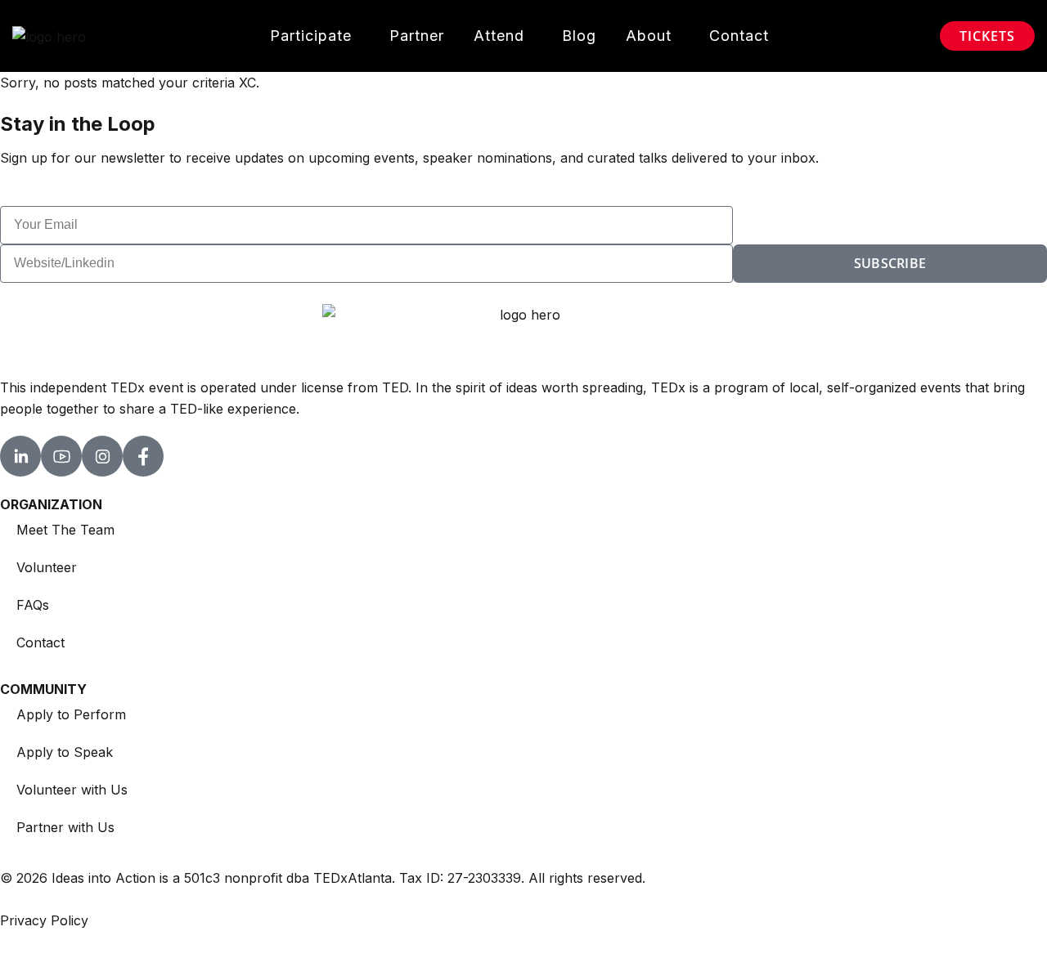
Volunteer (46, 567)
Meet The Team (65, 530)
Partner (416, 35)
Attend (499, 35)
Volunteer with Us (72, 789)
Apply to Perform (71, 714)
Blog (579, 35)
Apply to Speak (64, 752)
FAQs (32, 605)
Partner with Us (65, 827)
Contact (739, 35)
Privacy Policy (44, 920)
